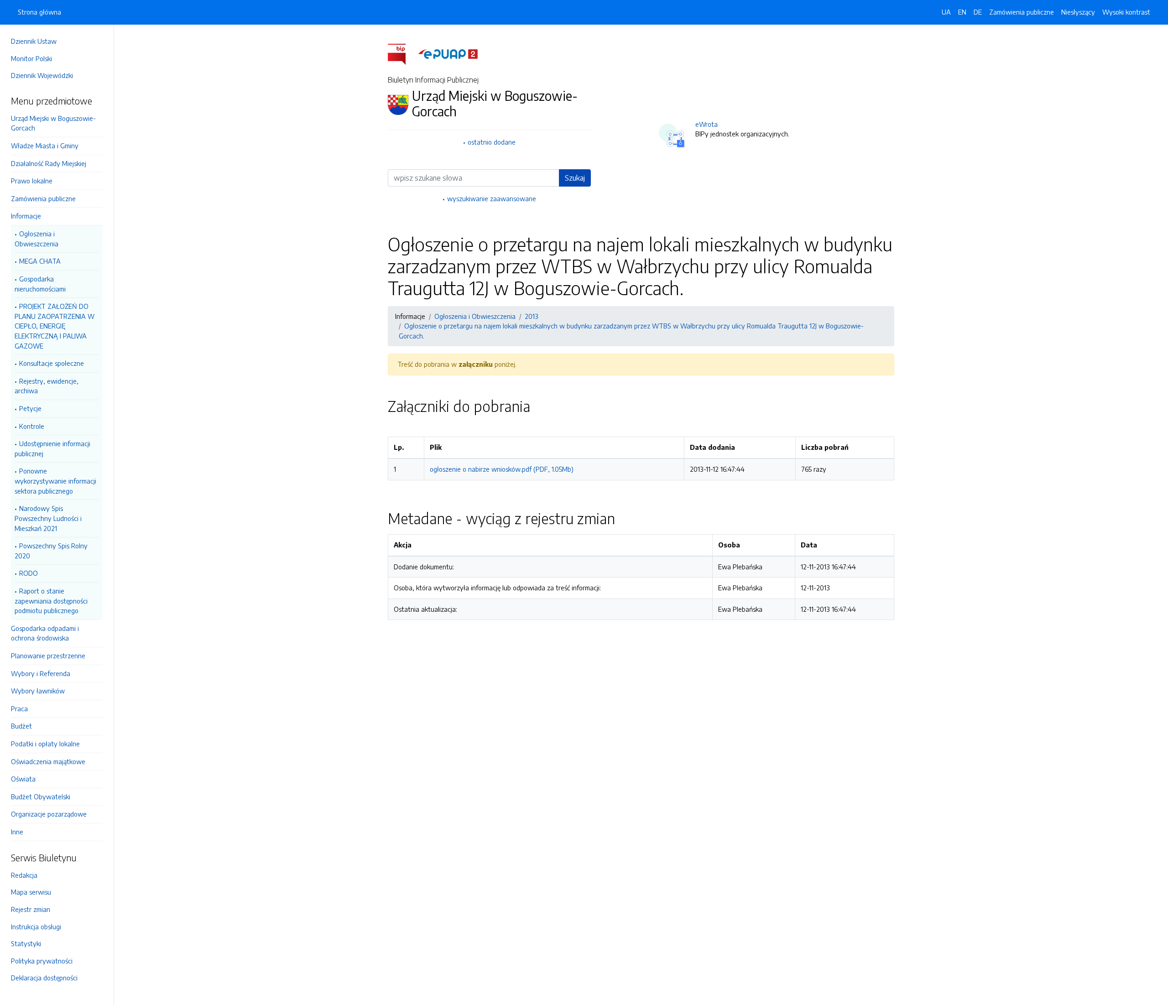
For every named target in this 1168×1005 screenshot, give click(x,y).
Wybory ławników (38, 691)
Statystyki (26, 943)
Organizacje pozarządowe (49, 814)
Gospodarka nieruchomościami (40, 284)
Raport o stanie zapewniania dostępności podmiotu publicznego (51, 600)
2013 (531, 316)
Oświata (23, 779)
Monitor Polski (31, 58)
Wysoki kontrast (1126, 12)
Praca (19, 708)
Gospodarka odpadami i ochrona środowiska (45, 633)
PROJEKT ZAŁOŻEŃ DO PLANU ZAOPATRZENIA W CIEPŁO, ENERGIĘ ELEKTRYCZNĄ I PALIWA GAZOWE (54, 325)
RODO (28, 573)
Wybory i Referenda (40, 673)
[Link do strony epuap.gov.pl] (448, 53)
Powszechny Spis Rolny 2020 (51, 551)
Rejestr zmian (30, 909)
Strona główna (39, 12)
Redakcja (24, 875)
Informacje (26, 216)
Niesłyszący (1078, 12)
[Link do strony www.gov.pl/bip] (402, 53)
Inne (17, 832)
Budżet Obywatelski (40, 796)
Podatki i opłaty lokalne (45, 743)
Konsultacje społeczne (51, 363)
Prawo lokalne (31, 181)
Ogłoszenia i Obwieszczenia (36, 238)
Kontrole (31, 426)
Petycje (30, 408)
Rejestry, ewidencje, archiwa (46, 386)
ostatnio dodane (492, 142)
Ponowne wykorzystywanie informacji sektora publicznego (55, 481)
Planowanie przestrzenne (48, 655)
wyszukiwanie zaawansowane (491, 198)
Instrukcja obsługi (36, 926)
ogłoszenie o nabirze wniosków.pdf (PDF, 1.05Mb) (502, 469)
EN (962, 12)
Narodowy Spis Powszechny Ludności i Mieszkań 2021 (48, 518)
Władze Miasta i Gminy (44, 145)
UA (946, 12)
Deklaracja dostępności (44, 978)
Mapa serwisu (31, 892)
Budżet (21, 726)
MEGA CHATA (40, 261)
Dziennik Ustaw (34, 41)
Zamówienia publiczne (43, 198)
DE (978, 12)
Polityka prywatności (42, 961)
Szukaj (575, 177)
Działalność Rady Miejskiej (48, 163)
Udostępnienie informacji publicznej (52, 448)
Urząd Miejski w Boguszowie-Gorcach (53, 123)
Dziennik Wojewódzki (42, 75)
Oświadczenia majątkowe (48, 761)
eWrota (706, 124)
